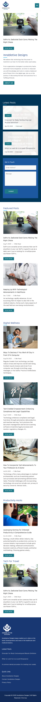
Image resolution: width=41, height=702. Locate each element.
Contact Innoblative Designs (11, 679)
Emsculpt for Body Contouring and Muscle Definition (18, 121)
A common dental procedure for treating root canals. (19, 664)
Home (8, 115)
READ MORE (8, 48)
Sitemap (24, 698)
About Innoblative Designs (10, 676)
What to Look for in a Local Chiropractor (20, 148)
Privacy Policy (6, 682)
